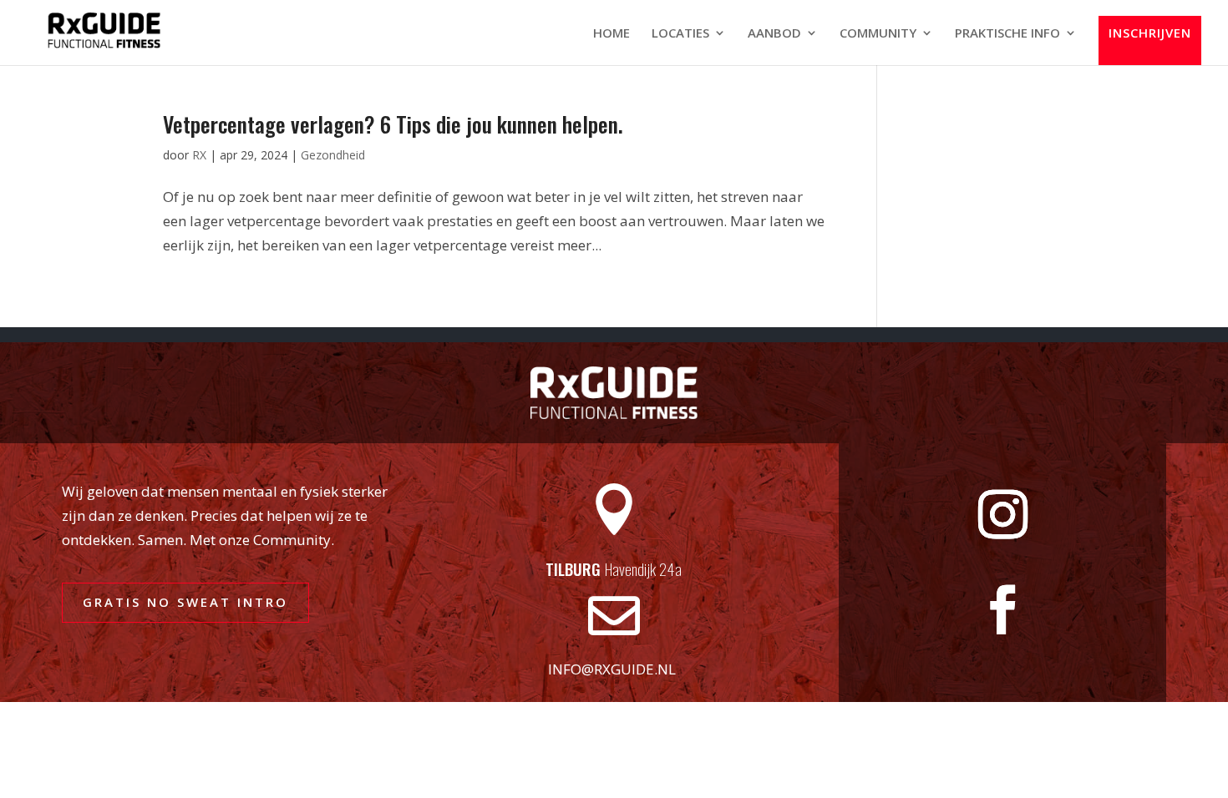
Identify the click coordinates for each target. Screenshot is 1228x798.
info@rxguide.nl (612, 669)
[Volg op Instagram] (1002, 515)
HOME (611, 34)
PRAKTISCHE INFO (1007, 34)
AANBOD (774, 34)
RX (199, 155)
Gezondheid (333, 155)
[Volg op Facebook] (1002, 610)
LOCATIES (680, 34)
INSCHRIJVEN (1150, 33)
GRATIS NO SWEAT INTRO (185, 601)
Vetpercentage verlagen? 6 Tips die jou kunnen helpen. (393, 124)
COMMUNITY (878, 34)
